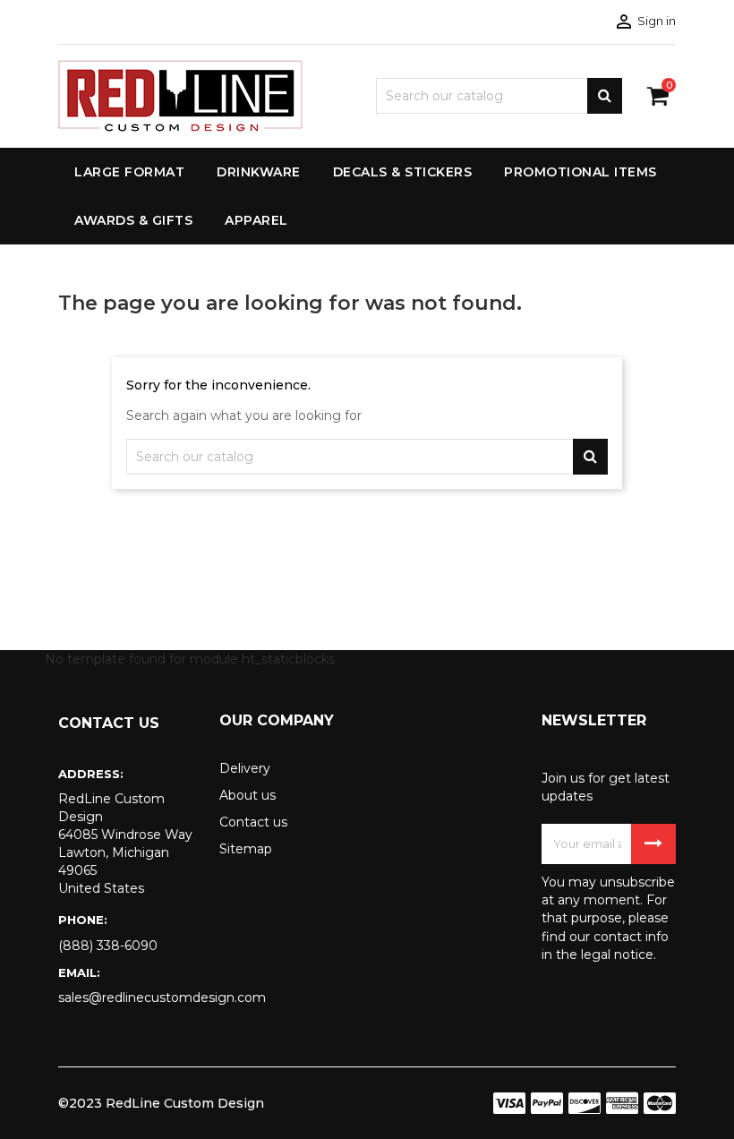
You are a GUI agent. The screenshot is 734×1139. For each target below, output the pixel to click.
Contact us (253, 822)
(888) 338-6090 (108, 946)
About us (247, 795)
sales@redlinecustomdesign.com (125, 997)
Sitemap (245, 849)
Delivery (244, 768)
